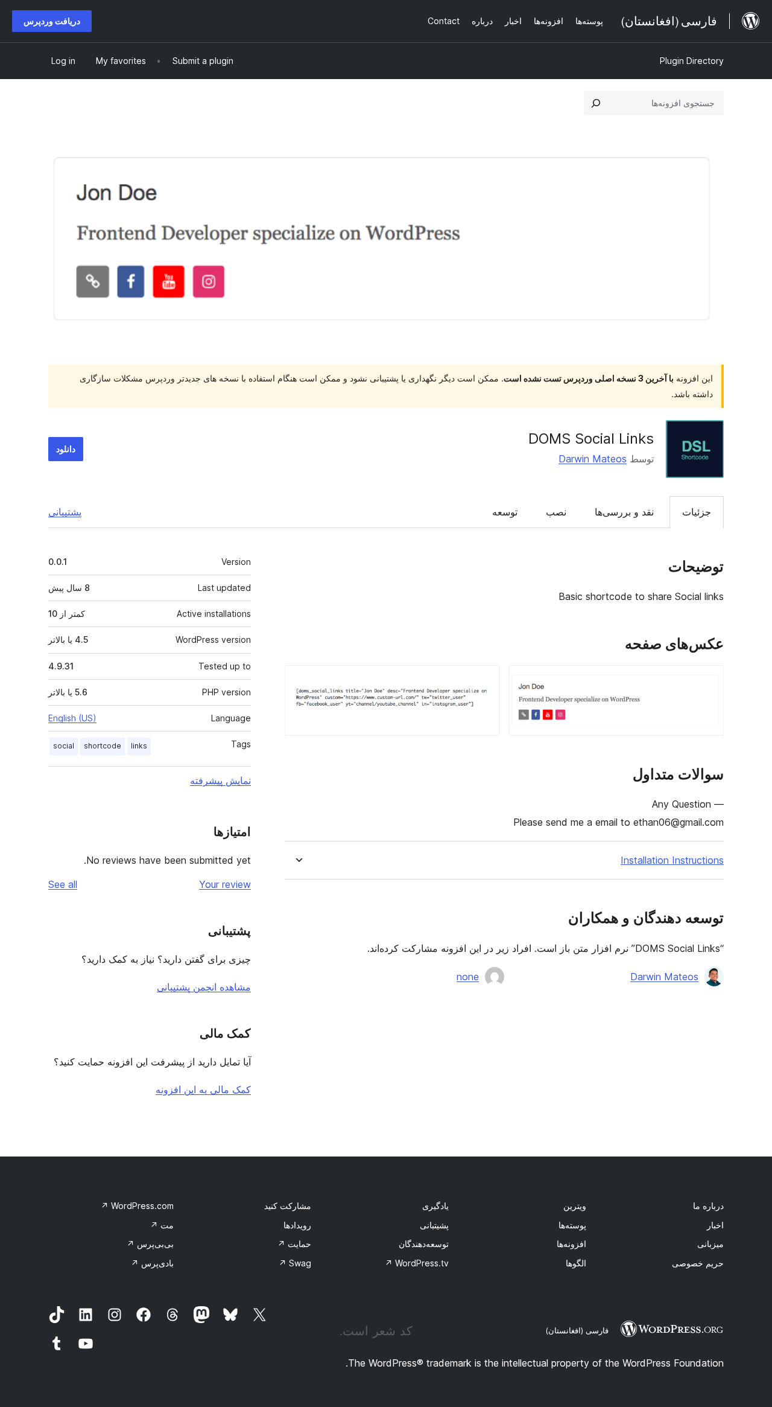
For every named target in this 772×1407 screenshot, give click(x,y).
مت (162, 1225)
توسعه (504, 512)
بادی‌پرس (152, 1263)
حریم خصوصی (698, 1263)
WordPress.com (137, 1206)
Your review (225, 884)
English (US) (72, 718)
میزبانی (710, 1244)
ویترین (574, 1206)
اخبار (715, 1225)
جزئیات (696, 512)
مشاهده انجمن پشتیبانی (204, 987)
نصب (556, 512)
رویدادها (297, 1225)
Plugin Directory (692, 61)
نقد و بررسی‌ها (624, 512)
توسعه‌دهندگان (424, 1244)
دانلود (65, 449)
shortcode (102, 745)
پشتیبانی (64, 512)
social (63, 745)
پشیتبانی (434, 1225)
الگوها (576, 1263)
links (139, 745)
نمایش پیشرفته (220, 780)
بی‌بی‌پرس (150, 1244)
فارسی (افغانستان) (577, 1330)
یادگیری (435, 1206)
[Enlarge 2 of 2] (483, 681)
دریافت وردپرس (52, 21)
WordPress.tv (417, 1263)
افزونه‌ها (571, 1244)
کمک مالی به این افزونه (203, 1089)
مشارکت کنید (287, 1206)
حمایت (294, 1244)
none (468, 977)
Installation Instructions (672, 860)
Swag (295, 1263)
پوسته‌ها (572, 1225)
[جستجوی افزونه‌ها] (596, 103)
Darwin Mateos (592, 459)
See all (62, 884)
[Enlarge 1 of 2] (707, 681)
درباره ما (708, 1206)
